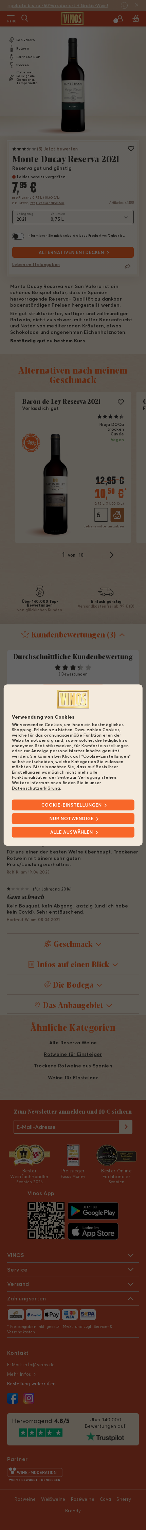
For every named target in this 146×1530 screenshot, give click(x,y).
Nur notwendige (72, 818)
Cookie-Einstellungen (71, 805)
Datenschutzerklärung (36, 788)
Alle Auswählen (71, 832)
